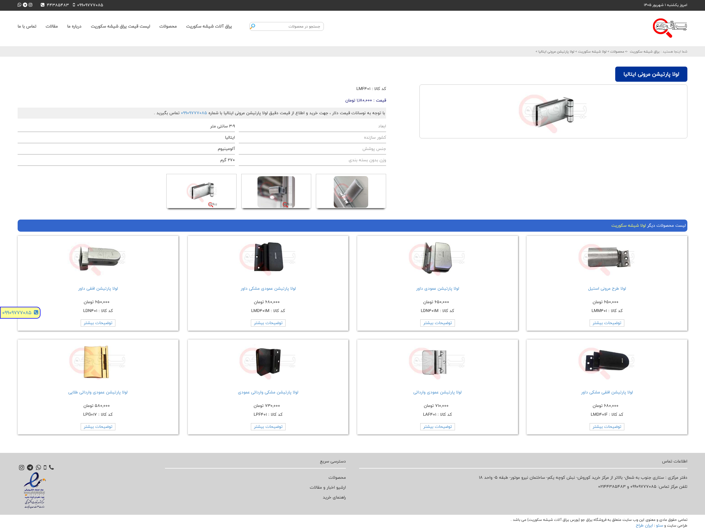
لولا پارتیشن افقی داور (98, 288)
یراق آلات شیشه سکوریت (209, 26)
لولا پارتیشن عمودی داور (437, 288)
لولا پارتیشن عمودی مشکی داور (268, 288)
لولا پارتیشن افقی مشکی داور (607, 392)
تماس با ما (27, 26)
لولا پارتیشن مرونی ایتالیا (555, 51)
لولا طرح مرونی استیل (607, 288)
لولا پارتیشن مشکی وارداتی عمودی (268, 392)
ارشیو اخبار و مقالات (328, 487)
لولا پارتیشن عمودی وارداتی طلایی (98, 392)
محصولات (168, 26)
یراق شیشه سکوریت (645, 51)
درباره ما (74, 26)
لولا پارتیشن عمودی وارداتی (437, 392)
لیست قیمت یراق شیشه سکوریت (120, 26)
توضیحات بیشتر (607, 323)
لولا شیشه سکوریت (591, 51)
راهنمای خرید (334, 497)
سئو (659, 525)
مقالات (52, 26)
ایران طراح (644, 525)
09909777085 (194, 113)
